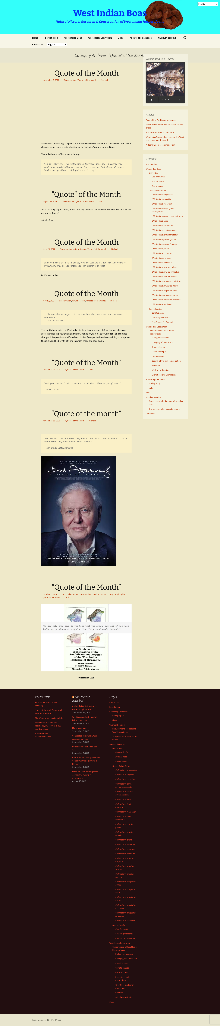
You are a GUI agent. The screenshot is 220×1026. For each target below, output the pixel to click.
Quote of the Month (86, 73)
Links (151, 388)
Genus (153, 172)
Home (35, 37)
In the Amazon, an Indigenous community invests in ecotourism (85, 774)
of (165, 99)
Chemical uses (158, 347)
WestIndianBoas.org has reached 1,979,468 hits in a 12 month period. (48, 725)
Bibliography (154, 383)
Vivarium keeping (167, 37)
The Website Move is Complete (160, 132)
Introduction (51, 37)
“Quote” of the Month (86, 80)
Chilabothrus (72, 594)
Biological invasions (160, 337)
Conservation (70, 80)
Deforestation (158, 356)
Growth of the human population (166, 361)
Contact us (37, 44)
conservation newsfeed (81, 698)
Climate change (159, 351)
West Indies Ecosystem (100, 37)
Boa (64, 594)
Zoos (120, 37)
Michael (104, 80)
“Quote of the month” (86, 413)
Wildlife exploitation (161, 370)
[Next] (178, 99)
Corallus (95, 594)
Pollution (156, 365)
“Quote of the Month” (86, 362)
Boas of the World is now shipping (161, 120)
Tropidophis (119, 594)
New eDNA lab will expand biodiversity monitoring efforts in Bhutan (86, 760)
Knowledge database (141, 37)
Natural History (79, 249)
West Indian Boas (73, 37)
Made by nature (79, 728)
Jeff (100, 201)
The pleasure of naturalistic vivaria (164, 409)
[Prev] (152, 99)
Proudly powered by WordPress (46, 1020)
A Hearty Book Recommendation (160, 144)
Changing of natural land (162, 342)
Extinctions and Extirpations (164, 374)
